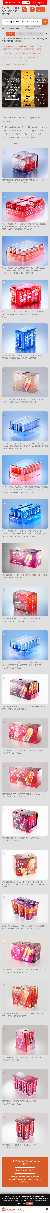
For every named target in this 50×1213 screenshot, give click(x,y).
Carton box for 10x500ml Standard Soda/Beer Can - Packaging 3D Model (23, 795)
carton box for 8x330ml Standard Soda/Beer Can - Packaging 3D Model (25, 576)
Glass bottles (22, 46)
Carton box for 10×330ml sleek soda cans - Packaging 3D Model (22, 751)
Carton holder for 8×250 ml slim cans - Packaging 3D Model (20, 1102)
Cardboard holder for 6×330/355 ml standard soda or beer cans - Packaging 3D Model (23, 927)
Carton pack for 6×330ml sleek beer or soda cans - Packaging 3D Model (22, 1014)
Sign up (40, 9)
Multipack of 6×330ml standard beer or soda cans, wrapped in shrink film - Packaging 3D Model (23, 314)
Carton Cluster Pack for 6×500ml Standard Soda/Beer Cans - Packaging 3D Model (22, 620)
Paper (20, 33)
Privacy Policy (21, 1203)
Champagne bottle (9, 57)
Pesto (39, 49)
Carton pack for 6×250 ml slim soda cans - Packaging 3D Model (21, 839)
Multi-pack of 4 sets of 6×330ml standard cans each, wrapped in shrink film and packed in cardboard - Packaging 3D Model (24, 226)
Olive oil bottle (32, 57)
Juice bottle (7, 64)
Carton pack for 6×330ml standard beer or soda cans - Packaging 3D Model (24, 707)
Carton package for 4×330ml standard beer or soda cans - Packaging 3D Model (23, 181)
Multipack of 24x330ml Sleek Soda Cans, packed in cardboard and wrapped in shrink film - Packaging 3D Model (24, 665)
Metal (41, 33)
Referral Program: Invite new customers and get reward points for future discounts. (41, 88)
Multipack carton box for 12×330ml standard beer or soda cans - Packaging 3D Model (23, 400)
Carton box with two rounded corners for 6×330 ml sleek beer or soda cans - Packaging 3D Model (24, 884)
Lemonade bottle (8, 61)
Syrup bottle (20, 61)
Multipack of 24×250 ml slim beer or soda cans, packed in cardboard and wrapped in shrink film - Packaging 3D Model (25, 446)
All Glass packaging (9, 46)
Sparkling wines (14, 53)
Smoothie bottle (32, 61)
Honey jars (7, 49)
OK (29, 1203)
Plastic (31, 33)
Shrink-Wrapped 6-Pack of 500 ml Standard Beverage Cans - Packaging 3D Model (22, 357)
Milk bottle (21, 57)
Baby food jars (18, 49)
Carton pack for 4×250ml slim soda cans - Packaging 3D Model (21, 1058)
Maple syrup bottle (19, 64)
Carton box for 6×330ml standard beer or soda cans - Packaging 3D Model (24, 971)
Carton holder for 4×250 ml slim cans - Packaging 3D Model (20, 1146)
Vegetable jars (30, 49)
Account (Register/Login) (32, 9)
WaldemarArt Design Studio (13, 1209)
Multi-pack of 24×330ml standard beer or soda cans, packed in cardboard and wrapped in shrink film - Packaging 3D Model (23, 270)
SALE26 (26, 3)
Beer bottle (26, 53)
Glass (10, 33)
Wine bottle (36, 53)
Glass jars (32, 46)
